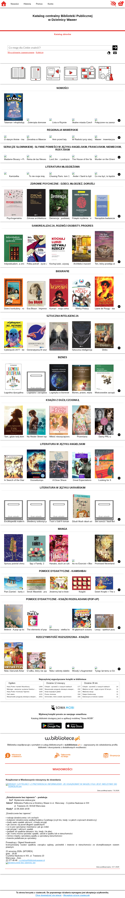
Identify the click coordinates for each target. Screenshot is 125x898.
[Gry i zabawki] (106, 80)
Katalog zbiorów (62, 34)
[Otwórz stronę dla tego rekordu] (14, 107)
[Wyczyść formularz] (108, 53)
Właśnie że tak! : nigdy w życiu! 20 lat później (98, 689)
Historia (27, 4)
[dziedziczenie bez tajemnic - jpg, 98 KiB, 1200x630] (20, 862)
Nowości (15, 4)
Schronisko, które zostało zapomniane (58, 697)
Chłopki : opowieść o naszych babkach (58, 686)
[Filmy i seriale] (71, 80)
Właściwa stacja (87, 691)
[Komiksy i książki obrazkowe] (89, 80)
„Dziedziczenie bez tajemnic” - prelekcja (26, 797)
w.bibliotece (72, 745)
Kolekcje (39, 52)
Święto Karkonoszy (89, 694)
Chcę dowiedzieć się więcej (48, 895)
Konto (50, 4)
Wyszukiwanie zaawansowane (21, 52)
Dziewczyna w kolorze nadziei (92, 697)
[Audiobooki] (54, 80)
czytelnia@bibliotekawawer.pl (32, 860)
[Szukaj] (114, 47)
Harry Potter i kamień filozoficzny (18, 686)
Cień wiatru (11, 694)
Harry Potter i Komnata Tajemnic (18, 691)
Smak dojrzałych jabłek (53, 691)
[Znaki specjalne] (114, 53)
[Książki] (19, 80)
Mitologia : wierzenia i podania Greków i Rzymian (24, 689)
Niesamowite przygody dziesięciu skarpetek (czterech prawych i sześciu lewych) (34, 697)
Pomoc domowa (50, 694)
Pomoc (39, 4)
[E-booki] (36, 80)
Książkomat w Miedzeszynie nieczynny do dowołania (33, 780)
